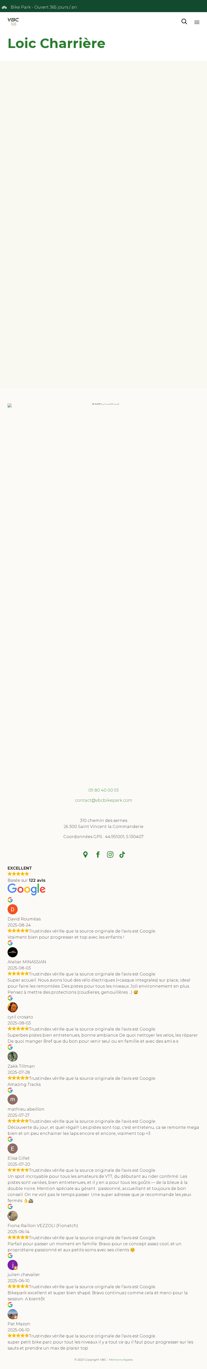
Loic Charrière (57, 43)
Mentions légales (121, 1359)
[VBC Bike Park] (13, 21)
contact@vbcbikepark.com (103, 800)
